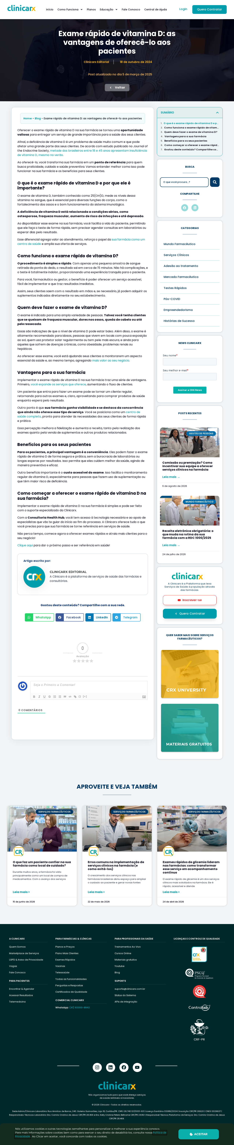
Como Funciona (67, 9)
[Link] (75, 696)
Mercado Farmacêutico (181, 277)
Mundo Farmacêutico (179, 244)
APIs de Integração (126, 1001)
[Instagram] (97, 1067)
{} (80, 696)
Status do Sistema (125, 995)
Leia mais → (171, 477)
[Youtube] (137, 1067)
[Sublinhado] (44, 696)
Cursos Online (123, 953)
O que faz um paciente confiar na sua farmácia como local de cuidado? (42, 864)
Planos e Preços (65, 946)
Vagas (13, 966)
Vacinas (60, 966)
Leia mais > (21, 892)
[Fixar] (49, 696)
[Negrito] (34, 696)
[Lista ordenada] (54, 696)
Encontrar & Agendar (21, 989)
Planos (91, 9)
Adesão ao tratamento (181, 266)
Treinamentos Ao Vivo (128, 946)
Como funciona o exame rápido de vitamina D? (191, 127)
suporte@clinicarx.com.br (130, 989)
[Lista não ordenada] (59, 696)
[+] (85, 696)
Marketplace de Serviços (24, 953)
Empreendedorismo (178, 310)
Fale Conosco (131, 9)
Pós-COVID (172, 299)
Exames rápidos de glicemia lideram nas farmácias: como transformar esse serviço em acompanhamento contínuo (191, 867)
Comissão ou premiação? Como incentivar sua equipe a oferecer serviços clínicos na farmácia (187, 466)
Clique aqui (25, 545)
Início (49, 9)
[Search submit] (215, 182)
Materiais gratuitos (126, 959)
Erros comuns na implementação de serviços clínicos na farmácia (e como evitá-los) (116, 865)
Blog (38, 118)
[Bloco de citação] (64, 696)
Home (27, 118)
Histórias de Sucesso (179, 321)
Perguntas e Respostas (69, 985)
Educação (106, 9)
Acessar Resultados (21, 995)
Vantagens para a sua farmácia (185, 136)
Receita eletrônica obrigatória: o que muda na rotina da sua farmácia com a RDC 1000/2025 (188, 534)
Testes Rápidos (175, 288)
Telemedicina (17, 1001)
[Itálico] (39, 696)
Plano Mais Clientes (66, 953)
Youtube (119, 966)
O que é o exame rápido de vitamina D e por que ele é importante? (191, 123)
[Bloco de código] (70, 696)
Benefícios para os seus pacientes (185, 141)
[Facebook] (124, 1067)
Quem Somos (17, 946)
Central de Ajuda (155, 9)
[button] (39, 617)
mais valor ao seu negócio (110, 360)
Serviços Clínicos (176, 255)
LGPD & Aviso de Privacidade (26, 959)
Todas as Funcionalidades (71, 979)
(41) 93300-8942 (79, 1007)
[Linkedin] (110, 1067)
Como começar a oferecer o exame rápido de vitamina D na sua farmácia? (191, 145)
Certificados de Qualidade (71, 992)
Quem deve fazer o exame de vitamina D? (190, 132)
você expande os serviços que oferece (58, 384)
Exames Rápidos (65, 959)
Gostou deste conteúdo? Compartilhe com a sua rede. (191, 149)
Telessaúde (62, 972)
